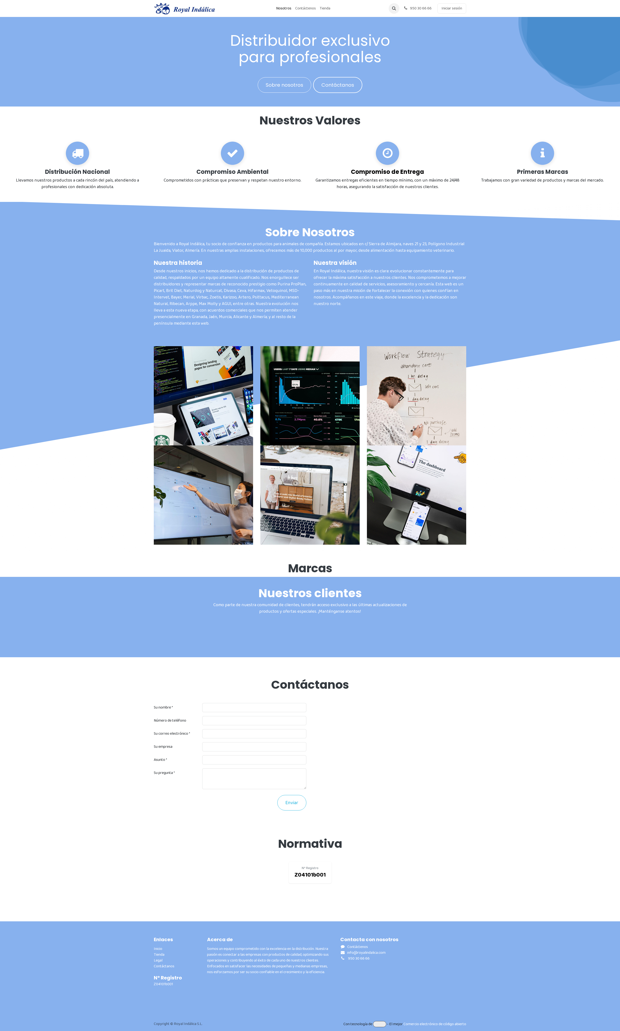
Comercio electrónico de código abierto (434, 1024)
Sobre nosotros (284, 85)
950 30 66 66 (420, 8)
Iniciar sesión (452, 8)
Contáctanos (337, 85)
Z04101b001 (163, 984)
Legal (158, 960)
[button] (394, 8)
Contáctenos (357, 947)
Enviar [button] (291, 803)
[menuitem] (283, 8)
